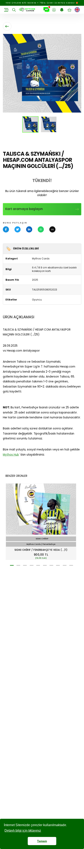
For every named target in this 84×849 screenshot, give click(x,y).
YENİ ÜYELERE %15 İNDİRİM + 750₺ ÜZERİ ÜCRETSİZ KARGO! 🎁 (42, 3)
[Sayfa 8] (58, 565)
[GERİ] (7, 26)
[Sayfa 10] (71, 565)
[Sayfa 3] (25, 565)
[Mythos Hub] (46, 9)
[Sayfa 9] (64, 565)
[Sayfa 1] (12, 565)
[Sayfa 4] (31, 565)
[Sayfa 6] (45, 565)
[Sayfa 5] (38, 565)
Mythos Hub (11, 455)
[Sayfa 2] (18, 565)
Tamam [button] (42, 841)
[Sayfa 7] (51, 565)
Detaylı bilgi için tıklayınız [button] (22, 830)
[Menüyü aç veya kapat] (6, 9)
